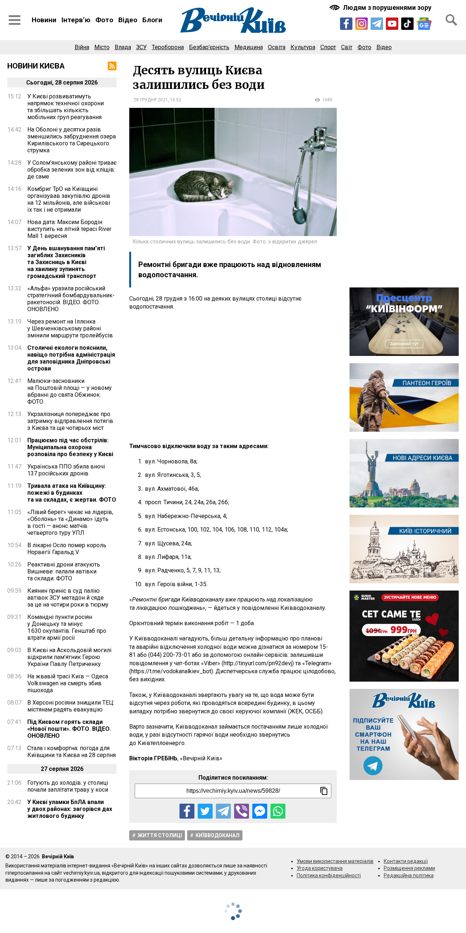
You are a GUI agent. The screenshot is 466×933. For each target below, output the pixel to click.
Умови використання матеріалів (335, 861)
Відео (127, 20)
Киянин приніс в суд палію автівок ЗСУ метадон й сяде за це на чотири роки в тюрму (67, 597)
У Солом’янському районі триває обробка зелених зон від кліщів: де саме (71, 169)
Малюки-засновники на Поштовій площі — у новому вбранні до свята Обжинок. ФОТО (69, 391)
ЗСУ (141, 47)
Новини (44, 20)
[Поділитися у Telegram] (223, 811)
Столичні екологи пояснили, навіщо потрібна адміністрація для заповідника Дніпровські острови (71, 358)
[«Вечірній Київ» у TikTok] (407, 23)
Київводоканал (218, 835)
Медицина (248, 47)
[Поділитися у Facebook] (186, 811)
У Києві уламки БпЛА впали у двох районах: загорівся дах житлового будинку (69, 809)
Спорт (328, 47)
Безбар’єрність (209, 47)
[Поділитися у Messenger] (259, 811)
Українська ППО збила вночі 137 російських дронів (66, 470)
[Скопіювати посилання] (324, 791)
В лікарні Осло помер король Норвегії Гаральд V (66, 549)
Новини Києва (36, 66)
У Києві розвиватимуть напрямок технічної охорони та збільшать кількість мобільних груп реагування (65, 107)
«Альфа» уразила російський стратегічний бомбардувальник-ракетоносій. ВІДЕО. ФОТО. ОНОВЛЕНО (71, 299)
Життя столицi (160, 835)
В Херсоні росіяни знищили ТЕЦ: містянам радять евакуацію (70, 706)
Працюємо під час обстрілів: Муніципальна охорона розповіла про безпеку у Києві (70, 447)
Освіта (276, 47)
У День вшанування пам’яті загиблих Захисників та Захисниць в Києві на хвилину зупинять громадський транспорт (66, 262)
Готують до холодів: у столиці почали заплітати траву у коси (67, 786)
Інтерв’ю (76, 20)
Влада (123, 47)
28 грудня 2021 (151, 99)
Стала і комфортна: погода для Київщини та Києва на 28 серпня (71, 751)
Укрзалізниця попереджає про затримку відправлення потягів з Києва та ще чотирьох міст (70, 421)
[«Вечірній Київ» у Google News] (424, 23)
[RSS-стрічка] (112, 66)
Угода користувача (320, 868)
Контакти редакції (406, 861)
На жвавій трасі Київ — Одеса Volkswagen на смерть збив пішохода (67, 683)
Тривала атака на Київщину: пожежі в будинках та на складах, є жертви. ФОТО (71, 492)
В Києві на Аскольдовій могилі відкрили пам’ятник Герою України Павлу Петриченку (69, 657)
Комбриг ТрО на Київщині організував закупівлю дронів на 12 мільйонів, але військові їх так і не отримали (68, 199)
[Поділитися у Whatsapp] (277, 811)
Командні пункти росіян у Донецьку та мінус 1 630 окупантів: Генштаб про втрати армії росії (66, 627)
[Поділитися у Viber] (241, 811)
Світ (346, 47)
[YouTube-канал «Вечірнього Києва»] (392, 23)
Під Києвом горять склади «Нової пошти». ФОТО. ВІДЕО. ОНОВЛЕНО (69, 728)
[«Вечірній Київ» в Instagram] (361, 23)
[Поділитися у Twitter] (205, 811)
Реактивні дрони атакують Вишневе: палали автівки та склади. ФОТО (63, 571)
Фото (104, 20)
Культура (303, 47)
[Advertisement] (233, 377)
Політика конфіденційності (329, 875)
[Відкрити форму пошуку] (451, 20)
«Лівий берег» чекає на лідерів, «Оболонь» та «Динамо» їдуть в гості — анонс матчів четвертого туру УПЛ (70, 522)
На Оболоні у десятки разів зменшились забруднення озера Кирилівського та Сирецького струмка (71, 140)
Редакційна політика (409, 875)
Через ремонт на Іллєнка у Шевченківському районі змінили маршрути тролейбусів (70, 328)
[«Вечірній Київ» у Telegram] (377, 23)
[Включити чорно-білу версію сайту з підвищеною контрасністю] (381, 7)
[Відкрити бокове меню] (14, 20)
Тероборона (168, 47)
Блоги (152, 20)
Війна (82, 47)
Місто (102, 47)
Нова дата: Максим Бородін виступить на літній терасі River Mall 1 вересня (69, 229)
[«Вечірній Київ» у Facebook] (346, 23)
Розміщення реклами (409, 868)
